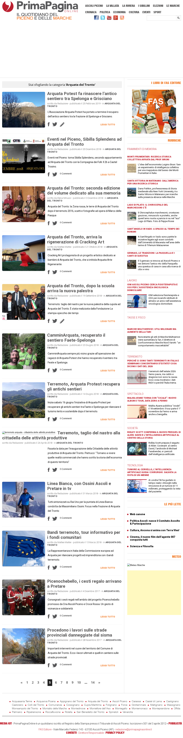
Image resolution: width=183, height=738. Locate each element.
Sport (157, 12)
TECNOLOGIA (135, 465)
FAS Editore (45, 729)
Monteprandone (160, 708)
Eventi (146, 12)
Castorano (17, 704)
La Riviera (128, 5)
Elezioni (158, 5)
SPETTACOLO (135, 393)
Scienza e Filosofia (141, 546)
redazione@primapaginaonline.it (133, 729)
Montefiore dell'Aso (100, 708)
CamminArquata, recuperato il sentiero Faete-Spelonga (76, 338)
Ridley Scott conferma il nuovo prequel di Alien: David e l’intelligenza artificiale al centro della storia (154, 435)
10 (79, 682)
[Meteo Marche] (136, 565)
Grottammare (139, 704)
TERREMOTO (134, 356)
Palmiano (17, 711)
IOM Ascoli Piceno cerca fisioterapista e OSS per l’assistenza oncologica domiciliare (152, 287)
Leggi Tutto (107, 124)
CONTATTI (71, 732)
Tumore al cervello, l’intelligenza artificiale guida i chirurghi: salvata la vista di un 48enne (151, 472)
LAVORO (132, 280)
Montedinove (78, 708)
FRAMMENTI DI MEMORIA (142, 149)
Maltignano (156, 704)
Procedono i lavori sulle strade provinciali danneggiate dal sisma (79, 633)
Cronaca (91, 12)
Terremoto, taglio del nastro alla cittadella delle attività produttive (61, 435)
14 (93, 682)
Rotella (68, 711)
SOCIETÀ (132, 428)
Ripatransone (34, 711)
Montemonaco (140, 708)
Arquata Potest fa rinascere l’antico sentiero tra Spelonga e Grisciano (82, 96)
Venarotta (128, 711)
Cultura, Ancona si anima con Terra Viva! (154, 530)
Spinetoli (113, 711)
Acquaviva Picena (45, 701)
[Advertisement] (91, 49)
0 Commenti (66, 173)
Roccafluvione (52, 711)
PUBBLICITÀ (175, 723)
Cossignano (73, 704)
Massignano (173, 704)
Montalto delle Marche (55, 708)
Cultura (134, 12)
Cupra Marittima (92, 704)
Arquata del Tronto (69, 442)
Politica (105, 12)
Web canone (137, 514)
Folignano (111, 704)
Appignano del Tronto (71, 701)
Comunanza (55, 704)
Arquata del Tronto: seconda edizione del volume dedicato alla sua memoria (83, 191)
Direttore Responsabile (91, 732)
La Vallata (112, 5)
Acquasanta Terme (22, 701)
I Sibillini (144, 5)
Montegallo (121, 708)
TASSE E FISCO (136, 317)
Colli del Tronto (36, 704)
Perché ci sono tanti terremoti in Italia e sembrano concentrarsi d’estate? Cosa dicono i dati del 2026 (153, 363)
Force (124, 704)
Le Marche (173, 5)
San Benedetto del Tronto (90, 711)
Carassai (136, 701)
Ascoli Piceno (94, 5)
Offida (177, 708)
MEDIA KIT (6, 723)
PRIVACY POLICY (115, 732)
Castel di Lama (153, 701)
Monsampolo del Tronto (25, 708)
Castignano (172, 701)
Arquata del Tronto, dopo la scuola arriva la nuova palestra (80, 288)
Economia (119, 12)
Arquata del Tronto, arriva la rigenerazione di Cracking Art (75, 239)
